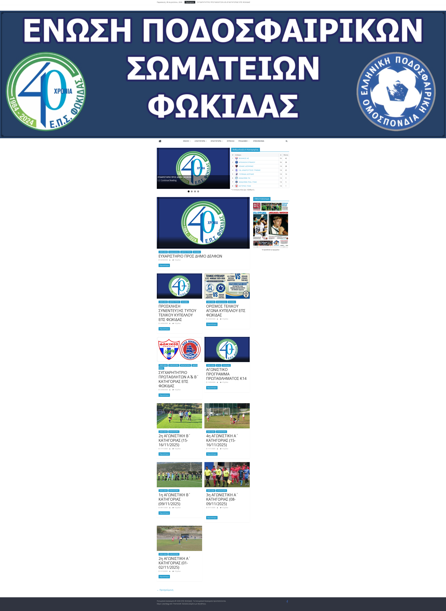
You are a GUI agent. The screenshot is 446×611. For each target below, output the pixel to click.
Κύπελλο (230, 141)
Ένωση (186, 141)
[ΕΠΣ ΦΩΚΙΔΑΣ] (223, 12)
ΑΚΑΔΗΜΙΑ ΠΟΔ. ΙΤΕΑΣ (248, 182)
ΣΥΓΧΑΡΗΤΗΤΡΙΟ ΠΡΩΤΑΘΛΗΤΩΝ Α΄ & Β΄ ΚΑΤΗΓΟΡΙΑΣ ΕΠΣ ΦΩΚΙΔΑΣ (178, 379)
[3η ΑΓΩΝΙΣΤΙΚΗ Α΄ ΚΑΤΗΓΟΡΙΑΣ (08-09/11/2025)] (227, 463)
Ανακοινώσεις (174, 252)
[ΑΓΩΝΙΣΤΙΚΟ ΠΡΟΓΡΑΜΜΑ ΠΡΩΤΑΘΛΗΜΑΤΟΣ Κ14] (227, 338)
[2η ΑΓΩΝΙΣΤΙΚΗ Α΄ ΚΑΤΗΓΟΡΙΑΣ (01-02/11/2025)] (179, 527)
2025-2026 (163, 252)
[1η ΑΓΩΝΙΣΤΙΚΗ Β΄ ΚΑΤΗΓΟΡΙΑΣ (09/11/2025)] (179, 463)
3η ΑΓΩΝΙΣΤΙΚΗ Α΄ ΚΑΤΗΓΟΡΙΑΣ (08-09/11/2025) (221, 499)
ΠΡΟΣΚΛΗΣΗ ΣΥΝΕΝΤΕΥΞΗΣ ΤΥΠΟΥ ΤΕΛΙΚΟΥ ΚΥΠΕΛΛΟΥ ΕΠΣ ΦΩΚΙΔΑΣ (177, 313)
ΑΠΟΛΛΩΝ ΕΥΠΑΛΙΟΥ (247, 162)
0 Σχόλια (177, 260)
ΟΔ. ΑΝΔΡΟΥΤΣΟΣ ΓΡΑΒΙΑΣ (250, 170)
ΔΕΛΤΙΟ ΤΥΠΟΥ (186, 252)
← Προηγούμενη (165, 589)
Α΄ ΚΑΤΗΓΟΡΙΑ (200, 141)
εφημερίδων (276, 250)
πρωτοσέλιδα (267, 250)
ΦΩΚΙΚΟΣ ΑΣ (244, 158)
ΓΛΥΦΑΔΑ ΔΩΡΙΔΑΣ (246, 174)
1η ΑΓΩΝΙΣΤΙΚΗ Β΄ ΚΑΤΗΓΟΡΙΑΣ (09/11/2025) (173, 499)
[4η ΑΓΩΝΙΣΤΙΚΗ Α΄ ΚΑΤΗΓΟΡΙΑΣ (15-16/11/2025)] (227, 404)
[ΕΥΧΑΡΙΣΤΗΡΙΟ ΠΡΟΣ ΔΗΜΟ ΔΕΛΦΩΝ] (193, 168)
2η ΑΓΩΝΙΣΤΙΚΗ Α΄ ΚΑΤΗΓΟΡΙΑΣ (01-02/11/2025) (173, 563)
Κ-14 (218, 365)
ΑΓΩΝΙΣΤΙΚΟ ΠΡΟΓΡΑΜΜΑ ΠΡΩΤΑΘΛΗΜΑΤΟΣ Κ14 (226, 374)
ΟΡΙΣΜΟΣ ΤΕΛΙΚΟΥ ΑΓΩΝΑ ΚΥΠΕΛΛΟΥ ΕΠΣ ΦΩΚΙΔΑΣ (217, 2)
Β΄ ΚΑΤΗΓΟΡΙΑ (216, 141)
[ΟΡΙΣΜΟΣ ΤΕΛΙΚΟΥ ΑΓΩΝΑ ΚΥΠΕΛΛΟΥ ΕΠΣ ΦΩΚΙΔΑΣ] (227, 275)
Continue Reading (169, 180)
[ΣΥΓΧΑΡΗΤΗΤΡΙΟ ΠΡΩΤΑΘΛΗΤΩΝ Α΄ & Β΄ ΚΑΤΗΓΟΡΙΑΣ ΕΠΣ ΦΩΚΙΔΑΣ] (179, 338)
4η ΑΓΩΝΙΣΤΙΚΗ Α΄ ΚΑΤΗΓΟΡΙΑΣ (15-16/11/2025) (221, 440)
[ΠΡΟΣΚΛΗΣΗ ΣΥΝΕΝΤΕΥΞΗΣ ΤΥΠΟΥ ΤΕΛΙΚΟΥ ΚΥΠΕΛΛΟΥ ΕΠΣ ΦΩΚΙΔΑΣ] (179, 275)
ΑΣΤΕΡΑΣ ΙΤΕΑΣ (245, 186)
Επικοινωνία (258, 141)
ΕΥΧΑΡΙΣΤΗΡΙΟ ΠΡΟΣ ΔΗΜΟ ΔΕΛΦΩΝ (190, 256)
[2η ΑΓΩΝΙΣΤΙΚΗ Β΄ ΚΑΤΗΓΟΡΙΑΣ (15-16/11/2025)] (179, 404)
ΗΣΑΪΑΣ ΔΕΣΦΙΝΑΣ (246, 166)
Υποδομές (243, 141)
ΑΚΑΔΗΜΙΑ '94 (244, 178)
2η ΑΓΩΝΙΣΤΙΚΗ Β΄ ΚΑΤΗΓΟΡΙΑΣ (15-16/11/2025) (173, 440)
